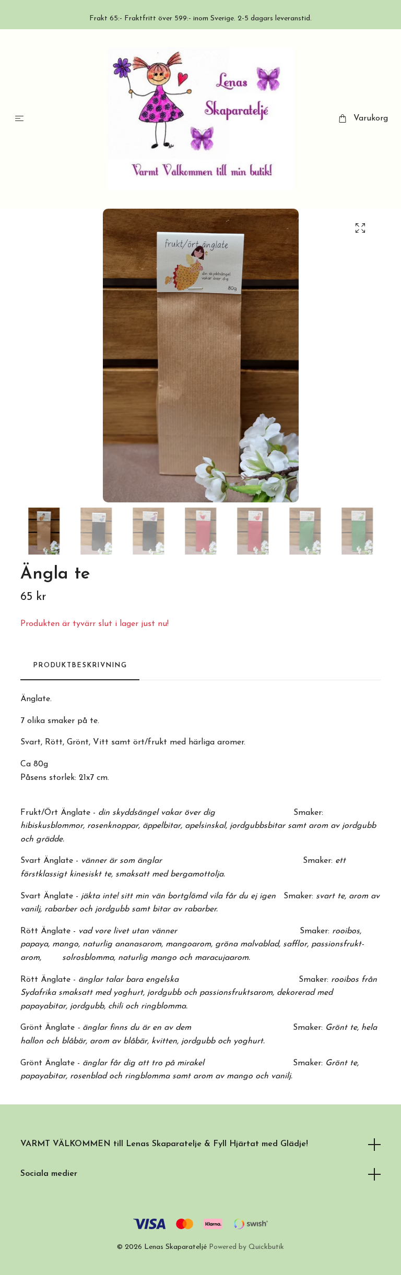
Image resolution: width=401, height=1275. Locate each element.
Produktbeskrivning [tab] (80, 665)
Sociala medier (48, 1174)
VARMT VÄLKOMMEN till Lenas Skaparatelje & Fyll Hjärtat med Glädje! (164, 1144)
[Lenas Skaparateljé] (200, 119)
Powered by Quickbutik (246, 1247)
